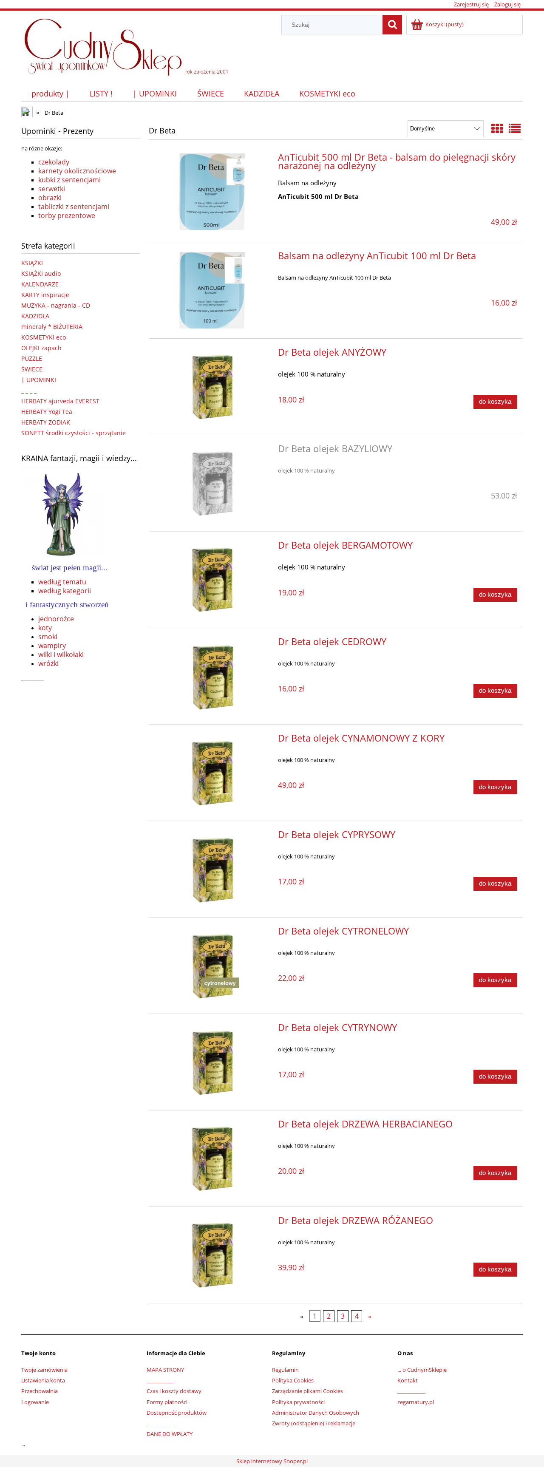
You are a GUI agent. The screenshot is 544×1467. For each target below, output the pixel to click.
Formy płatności (167, 1402)
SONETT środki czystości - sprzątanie (73, 433)
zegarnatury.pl (415, 1402)
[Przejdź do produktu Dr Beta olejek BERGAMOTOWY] (212, 579)
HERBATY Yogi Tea (46, 412)
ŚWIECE (31, 369)
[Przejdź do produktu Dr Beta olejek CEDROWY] (212, 676)
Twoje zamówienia (44, 1370)
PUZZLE (31, 358)
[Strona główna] (130, 43)
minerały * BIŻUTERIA (51, 327)
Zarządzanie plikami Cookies (307, 1391)
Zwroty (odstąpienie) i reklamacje (313, 1423)
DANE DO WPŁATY (170, 1434)
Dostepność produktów (177, 1412)
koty (45, 627)
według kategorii (64, 590)
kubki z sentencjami (69, 179)
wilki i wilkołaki (61, 654)
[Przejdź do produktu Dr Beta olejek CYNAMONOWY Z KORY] (212, 772)
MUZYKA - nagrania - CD (55, 305)
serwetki (51, 188)
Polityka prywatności (298, 1402)
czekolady (53, 162)
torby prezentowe (66, 215)
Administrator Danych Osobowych (315, 1412)
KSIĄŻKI (32, 263)
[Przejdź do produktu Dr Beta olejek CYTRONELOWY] (212, 965)
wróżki (48, 663)
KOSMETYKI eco (43, 337)
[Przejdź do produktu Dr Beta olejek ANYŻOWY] (212, 386)
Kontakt (407, 1380)
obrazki (50, 197)
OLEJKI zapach (41, 348)
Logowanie (35, 1402)
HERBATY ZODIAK (45, 422)
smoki (47, 636)
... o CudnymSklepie (422, 1370)
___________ (161, 1380)
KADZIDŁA (35, 316)
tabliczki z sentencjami (73, 206)
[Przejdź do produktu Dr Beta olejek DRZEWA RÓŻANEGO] (212, 1255)
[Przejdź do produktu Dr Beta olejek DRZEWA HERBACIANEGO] (212, 1158)
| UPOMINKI (38, 380)
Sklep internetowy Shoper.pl (272, 1461)
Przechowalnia (39, 1391)
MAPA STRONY (165, 1370)
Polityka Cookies (293, 1380)
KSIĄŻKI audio (41, 273)
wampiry (52, 645)
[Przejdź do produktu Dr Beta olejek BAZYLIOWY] (212, 483)
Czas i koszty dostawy (174, 1391)
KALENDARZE (40, 284)
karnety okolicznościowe (77, 171)
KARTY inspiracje (45, 295)
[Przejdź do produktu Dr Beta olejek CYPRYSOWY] (212, 869)
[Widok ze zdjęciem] (497, 128)
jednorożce (56, 618)
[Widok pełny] (515, 128)
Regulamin (285, 1370)
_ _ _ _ (29, 390)
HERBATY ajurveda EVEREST (60, 401)
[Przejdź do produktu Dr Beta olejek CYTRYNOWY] (212, 1062)
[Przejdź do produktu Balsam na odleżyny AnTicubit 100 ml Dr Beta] (212, 290)
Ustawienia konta (43, 1380)
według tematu (62, 581)
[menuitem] (50, 93)
